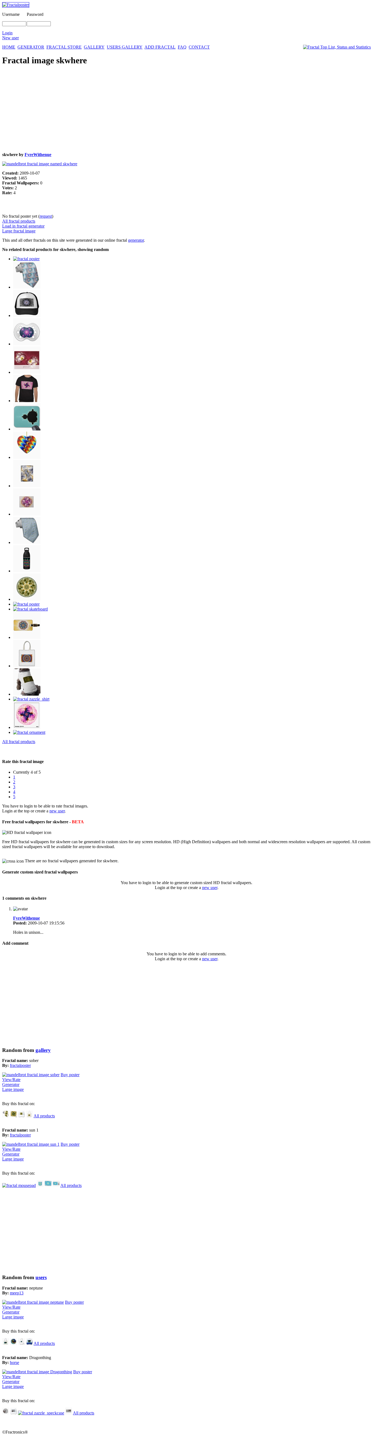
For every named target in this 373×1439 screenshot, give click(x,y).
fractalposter (20, 1065)
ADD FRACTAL (160, 47)
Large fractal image (18, 231)
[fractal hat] (26, 315)
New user (10, 37)
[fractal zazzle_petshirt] (26, 694)
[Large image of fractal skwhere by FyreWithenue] (39, 163)
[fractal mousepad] (26, 429)
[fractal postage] (56, 1185)
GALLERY (94, 47)
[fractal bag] (29, 1116)
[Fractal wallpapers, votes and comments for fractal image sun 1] (31, 1144)
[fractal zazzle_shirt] (26, 400)
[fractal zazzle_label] (68, 1413)
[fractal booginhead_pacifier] (26, 344)
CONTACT (199, 47)
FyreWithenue (38, 154)
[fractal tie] (26, 287)
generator (136, 240)
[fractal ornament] (26, 457)
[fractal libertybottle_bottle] (26, 571)
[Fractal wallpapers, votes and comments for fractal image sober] (31, 1074)
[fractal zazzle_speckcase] (41, 1413)
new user (57, 811)
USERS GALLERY (125, 47)
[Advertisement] (166, 109)
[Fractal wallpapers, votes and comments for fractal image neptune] (33, 1302)
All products (44, 1116)
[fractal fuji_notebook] (26, 485)
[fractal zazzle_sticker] (26, 599)
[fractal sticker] (13, 1343)
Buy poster (70, 1074)
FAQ (182, 47)
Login (7, 33)
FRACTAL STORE (64, 47)
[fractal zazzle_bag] (26, 665)
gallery (43, 1050)
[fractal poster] (26, 258)
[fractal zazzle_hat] (13, 1413)
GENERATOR (30, 47)
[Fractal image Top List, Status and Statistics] (337, 47)
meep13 (16, 1293)
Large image (13, 1089)
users (41, 1277)
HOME (8, 47)
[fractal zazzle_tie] (26, 542)
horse (14, 1362)
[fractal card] (48, 1185)
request (46, 216)
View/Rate (11, 1079)
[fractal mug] (40, 1185)
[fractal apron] (21, 1343)
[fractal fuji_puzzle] (26, 514)
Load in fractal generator (23, 226)
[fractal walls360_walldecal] (26, 727)
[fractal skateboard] (30, 609)
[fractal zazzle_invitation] (26, 372)
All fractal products (18, 221)
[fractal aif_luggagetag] (26, 637)
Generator (10, 1084)
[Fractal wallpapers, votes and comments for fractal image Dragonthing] (37, 1371)
